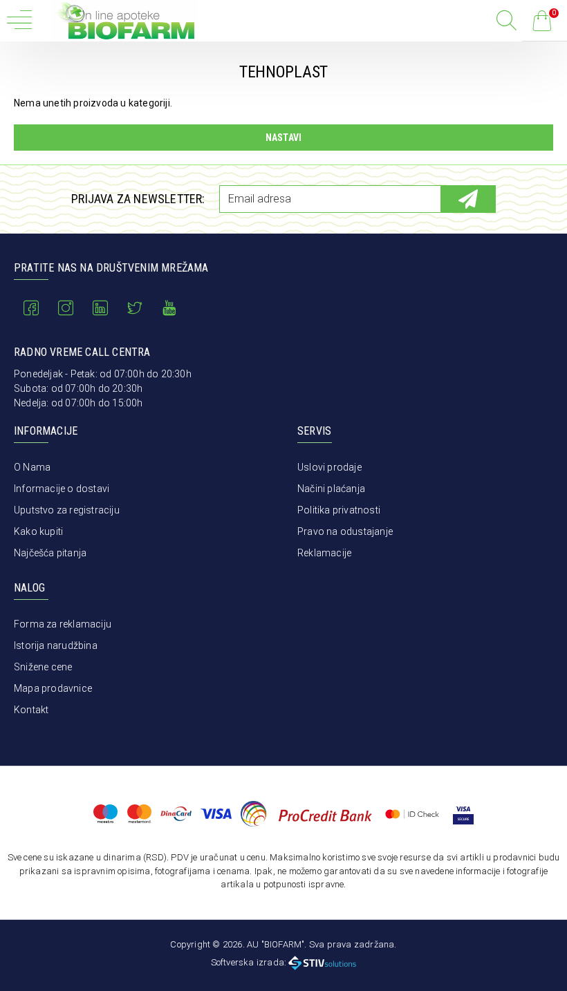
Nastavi (283, 137)
